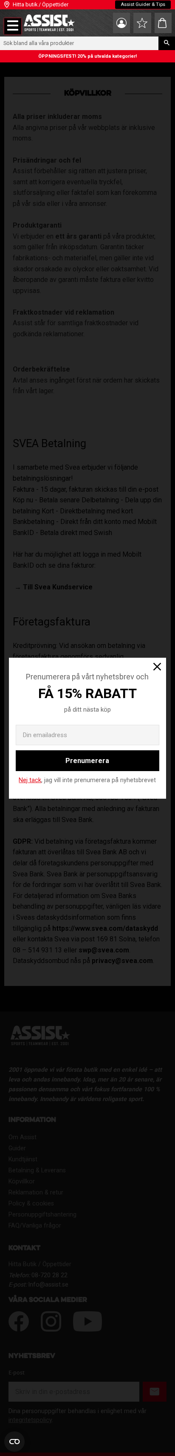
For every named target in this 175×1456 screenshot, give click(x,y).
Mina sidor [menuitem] (121, 23)
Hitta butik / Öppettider (40, 4)
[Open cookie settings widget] (14, 1441)
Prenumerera (87, 761)
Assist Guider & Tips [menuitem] (143, 4)
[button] (12, 26)
